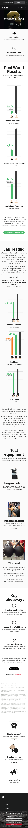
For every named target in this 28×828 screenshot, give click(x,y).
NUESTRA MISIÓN (7, 801)
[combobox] (7, 820)
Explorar (14, 739)
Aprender (14, 762)
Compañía (5, 804)
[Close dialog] (26, 812)
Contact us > (18, 674)
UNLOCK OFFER (14, 824)
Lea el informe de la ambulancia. (14, 232)
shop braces (14, 668)
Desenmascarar (14, 786)
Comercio (5, 808)
